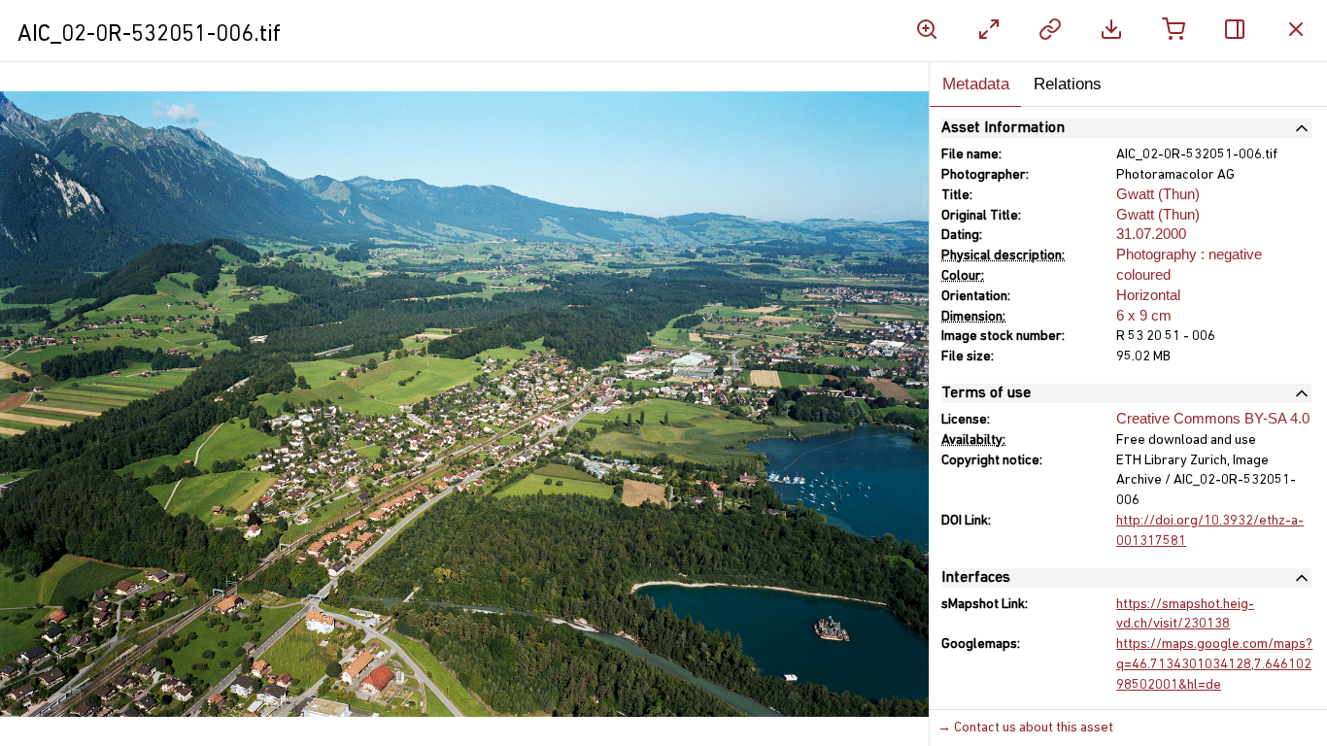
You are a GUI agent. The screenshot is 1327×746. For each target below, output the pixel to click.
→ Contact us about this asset (1025, 728)
